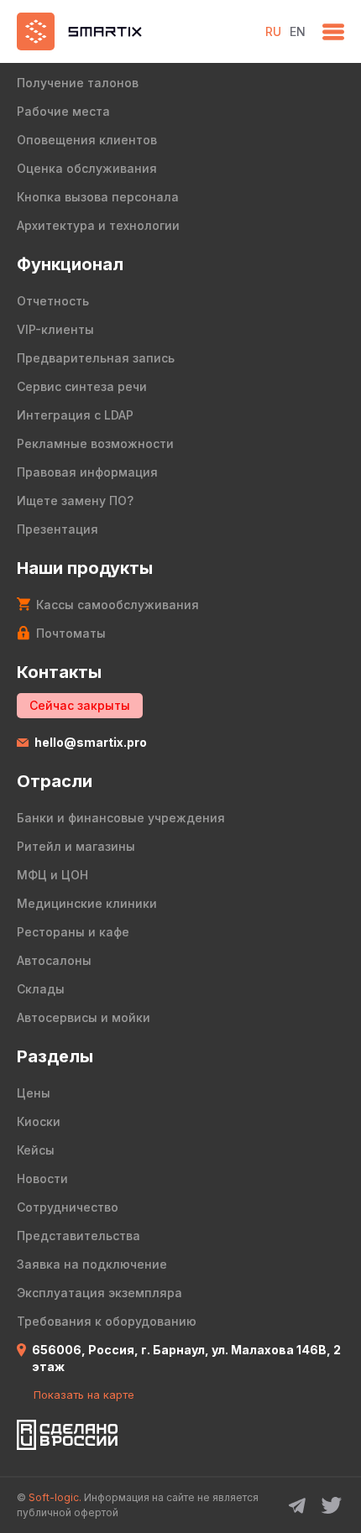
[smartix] (133, 31)
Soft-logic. (55, 1497)
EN (298, 31)
